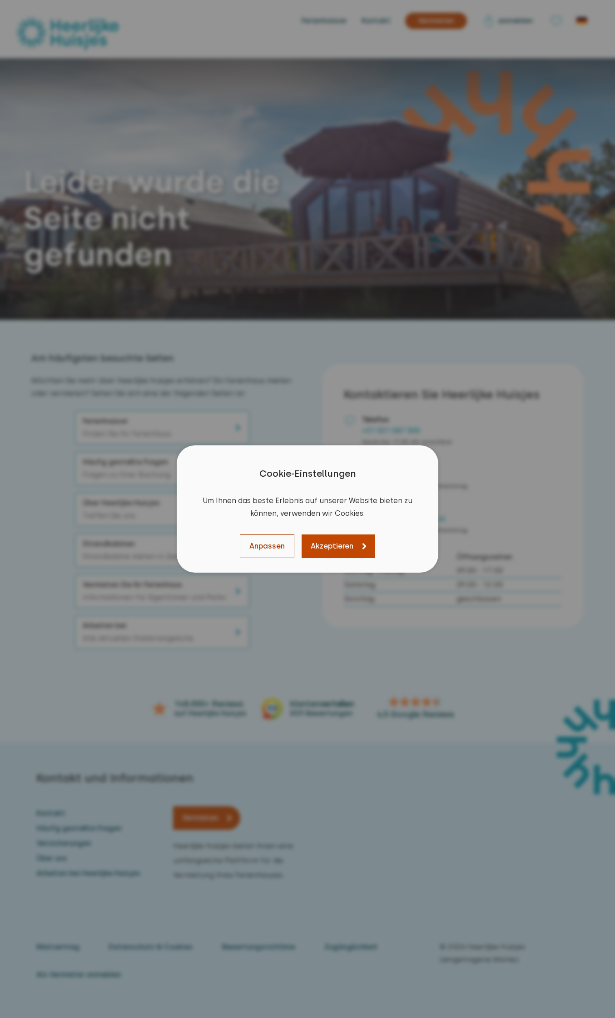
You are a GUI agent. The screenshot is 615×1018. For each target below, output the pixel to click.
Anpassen (267, 546)
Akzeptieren (332, 546)
